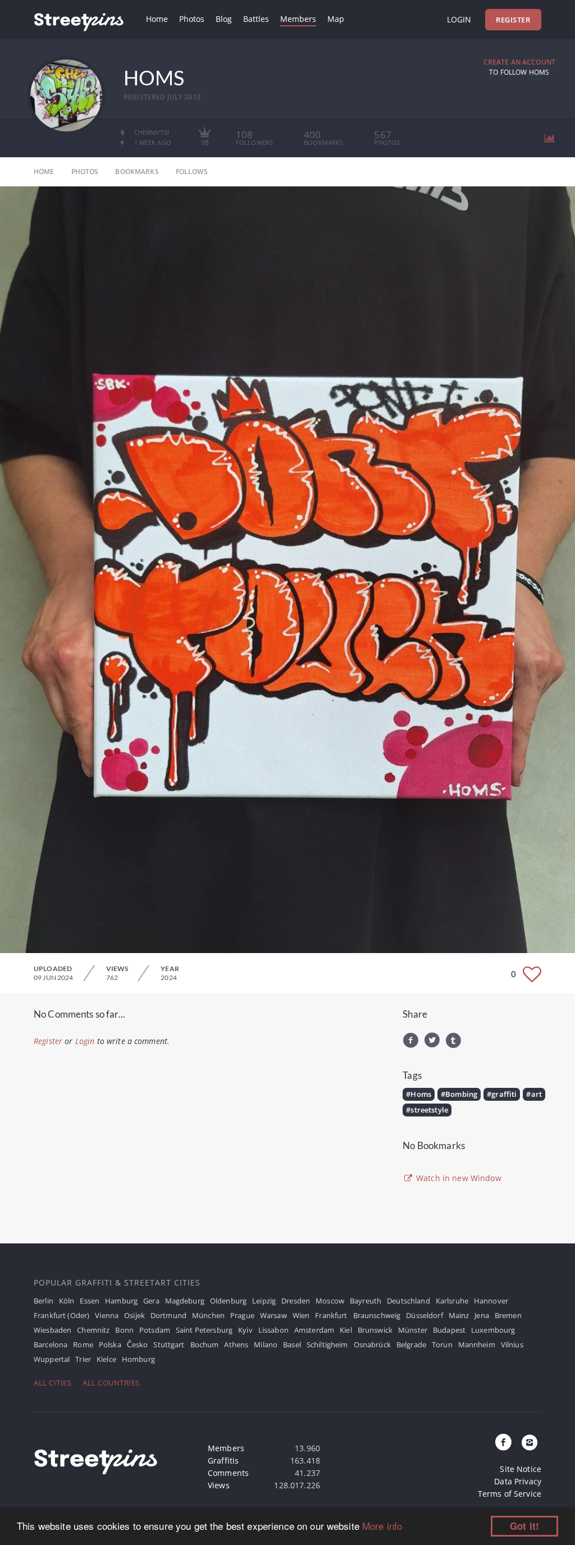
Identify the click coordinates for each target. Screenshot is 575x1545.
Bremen (508, 1315)
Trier (83, 1359)
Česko (137, 1344)
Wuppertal (52, 1359)
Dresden (295, 1301)
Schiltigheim (327, 1344)
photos (85, 171)
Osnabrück (372, 1344)
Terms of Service (509, 1493)
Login (459, 19)
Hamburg (121, 1301)
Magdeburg (184, 1301)
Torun (442, 1344)
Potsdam (154, 1330)
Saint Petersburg (204, 1330)
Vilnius (512, 1344)
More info (382, 1526)
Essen (89, 1301)
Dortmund (168, 1315)
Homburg (138, 1359)
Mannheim (476, 1344)
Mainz (459, 1315)
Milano (265, 1344)
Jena (481, 1315)
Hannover (491, 1301)
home (44, 171)
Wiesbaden (52, 1330)
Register (513, 20)
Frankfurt (331, 1315)
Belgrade (411, 1344)
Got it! (524, 1526)
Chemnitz (93, 1330)
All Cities (52, 1383)
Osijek (134, 1315)
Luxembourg (493, 1330)
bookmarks (136, 171)
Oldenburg (228, 1301)
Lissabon (273, 1330)
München (208, 1315)
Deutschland (408, 1301)
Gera (151, 1301)
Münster (412, 1330)
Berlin (43, 1301)
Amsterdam (314, 1330)
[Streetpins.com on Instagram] (529, 1442)
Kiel (346, 1330)
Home (157, 18)
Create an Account (519, 62)
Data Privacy (517, 1481)
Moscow (330, 1301)
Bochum (204, 1344)
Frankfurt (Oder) (61, 1315)
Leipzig (264, 1301)
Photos (191, 18)
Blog (224, 18)
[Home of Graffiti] (79, 20)
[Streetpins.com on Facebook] (503, 1442)
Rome (83, 1344)
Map (335, 18)
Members (298, 18)
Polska (110, 1344)
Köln (67, 1301)
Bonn (124, 1330)
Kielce (106, 1359)
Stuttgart (168, 1344)
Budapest (449, 1330)
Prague (242, 1315)
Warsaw (273, 1315)
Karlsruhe (452, 1301)
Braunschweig (377, 1315)
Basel (292, 1344)
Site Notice (520, 1469)
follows (192, 171)
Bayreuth (365, 1301)
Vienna (106, 1315)
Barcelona (50, 1344)
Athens (236, 1344)
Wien (301, 1315)
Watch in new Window (457, 1178)
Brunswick (375, 1330)
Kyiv (245, 1330)
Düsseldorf (424, 1315)
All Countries (111, 1383)
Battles (256, 18)
